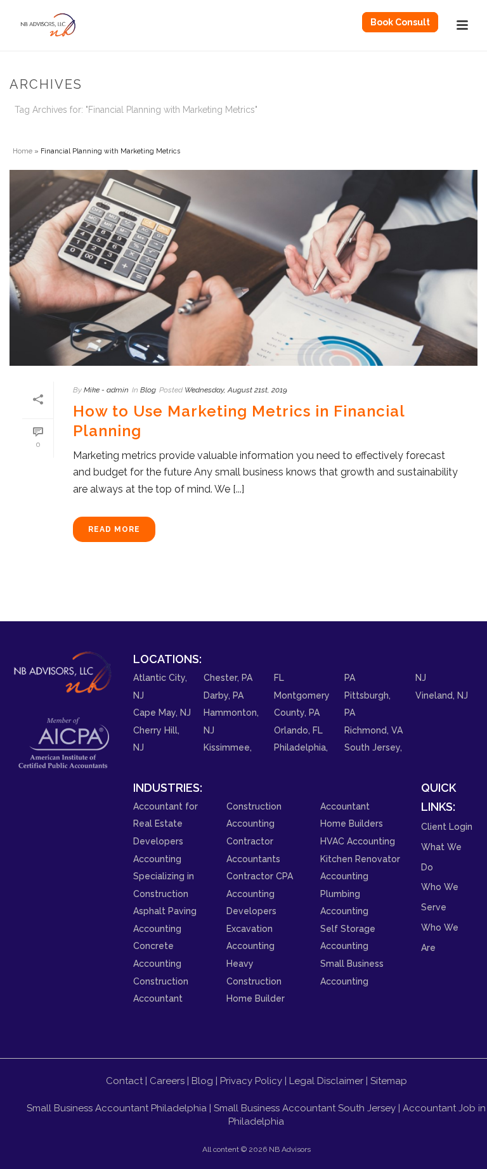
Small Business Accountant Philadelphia (117, 1108)
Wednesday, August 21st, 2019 (236, 389)
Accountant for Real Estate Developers (165, 823)
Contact (124, 1081)
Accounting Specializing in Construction (163, 876)
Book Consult (400, 22)
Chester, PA (228, 678)
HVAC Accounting (357, 841)
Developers (251, 911)
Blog (148, 389)
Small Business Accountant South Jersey (305, 1108)
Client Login (446, 827)
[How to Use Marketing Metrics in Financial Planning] (243, 268)
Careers (167, 1081)
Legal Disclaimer (326, 1081)
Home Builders (351, 823)
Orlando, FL (298, 730)
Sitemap (388, 1081)
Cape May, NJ (162, 712)
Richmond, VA (373, 730)
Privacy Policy (251, 1081)
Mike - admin (106, 389)
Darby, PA (224, 695)
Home (22, 151)
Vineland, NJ (441, 695)
